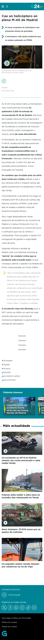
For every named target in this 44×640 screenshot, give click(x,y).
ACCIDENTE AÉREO (12, 376)
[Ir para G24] (36, 6)
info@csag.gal (14, 595)
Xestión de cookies (9, 626)
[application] (22, 57)
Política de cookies (9, 622)
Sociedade (8, 360)
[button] (7, 63)
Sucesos (7, 368)
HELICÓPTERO (10, 380)
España (7, 364)
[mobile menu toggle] (3, 6)
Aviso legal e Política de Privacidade (16, 618)
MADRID (7, 372)
